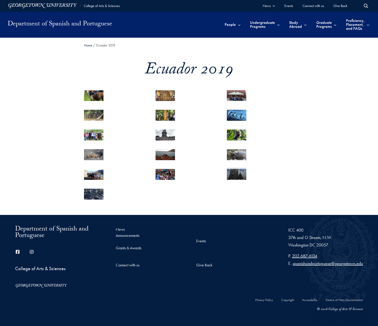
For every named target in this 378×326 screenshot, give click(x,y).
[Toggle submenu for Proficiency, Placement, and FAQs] (368, 24)
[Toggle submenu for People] (239, 24)
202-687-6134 (304, 256)
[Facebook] (17, 252)
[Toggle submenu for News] (274, 6)
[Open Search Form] (366, 6)
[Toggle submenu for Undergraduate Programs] (278, 24)
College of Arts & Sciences (102, 6)
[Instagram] (31, 252)
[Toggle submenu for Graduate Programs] (335, 24)
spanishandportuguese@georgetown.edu (328, 263)
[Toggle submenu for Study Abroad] (305, 24)
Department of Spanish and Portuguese (60, 24)
